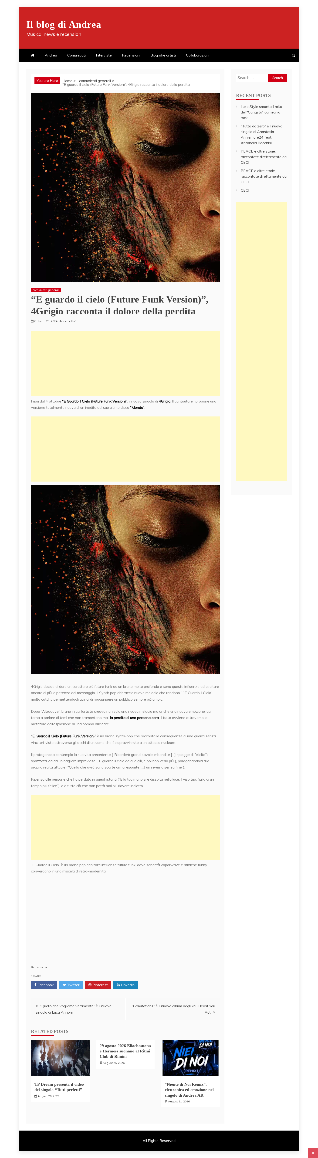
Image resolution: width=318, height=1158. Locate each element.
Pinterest (99, 984)
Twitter (72, 984)
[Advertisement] (125, 363)
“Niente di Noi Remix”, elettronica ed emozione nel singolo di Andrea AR (189, 1090)
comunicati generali (46, 290)
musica (42, 967)
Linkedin (127, 984)
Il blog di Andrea (63, 24)
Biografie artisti (163, 55)
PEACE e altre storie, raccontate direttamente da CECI (264, 157)
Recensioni (131, 55)
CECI (245, 190)
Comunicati (76, 55)
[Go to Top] (313, 1153)
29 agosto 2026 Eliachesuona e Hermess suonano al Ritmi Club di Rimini (125, 1051)
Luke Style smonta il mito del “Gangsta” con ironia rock (261, 112)
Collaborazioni (197, 55)
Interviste (104, 55)
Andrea (51, 55)
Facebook (45, 984)
